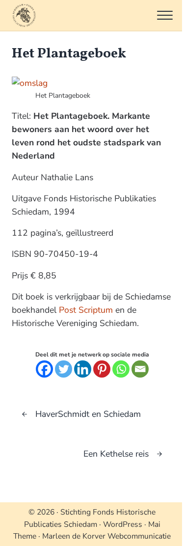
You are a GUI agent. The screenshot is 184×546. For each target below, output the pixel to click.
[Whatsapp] (121, 369)
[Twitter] (63, 369)
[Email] (140, 369)
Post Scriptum (86, 310)
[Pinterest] (101, 369)
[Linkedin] (82, 369)
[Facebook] (44, 369)
